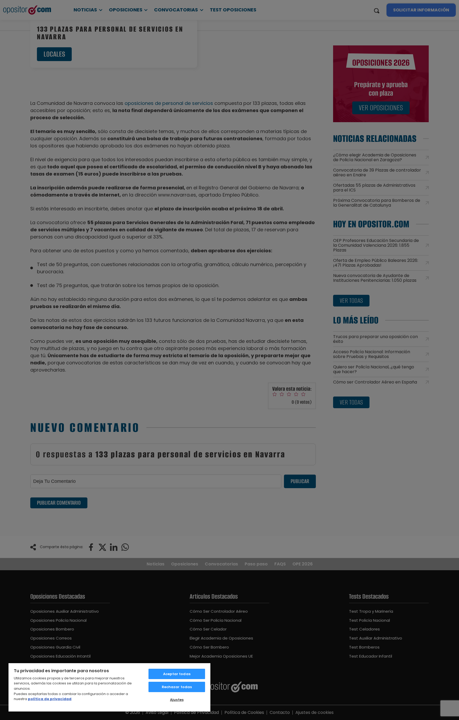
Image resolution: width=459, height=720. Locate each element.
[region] (109, 687)
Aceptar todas (176, 673)
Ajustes (177, 699)
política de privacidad (49, 698)
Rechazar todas (177, 686)
